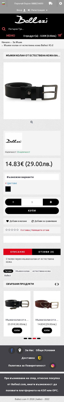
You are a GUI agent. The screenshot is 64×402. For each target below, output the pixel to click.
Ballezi (7, 275)
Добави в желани (18, 221)
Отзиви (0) (46, 252)
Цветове (12, 183)
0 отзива (25, 230)
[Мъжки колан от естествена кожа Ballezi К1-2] (32, 90)
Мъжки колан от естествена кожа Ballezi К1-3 (47, 319)
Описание (17, 252)
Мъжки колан (23, 271)
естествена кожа (42, 271)
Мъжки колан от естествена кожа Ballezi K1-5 (18, 319)
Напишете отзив (40, 230)
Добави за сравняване (45, 221)
